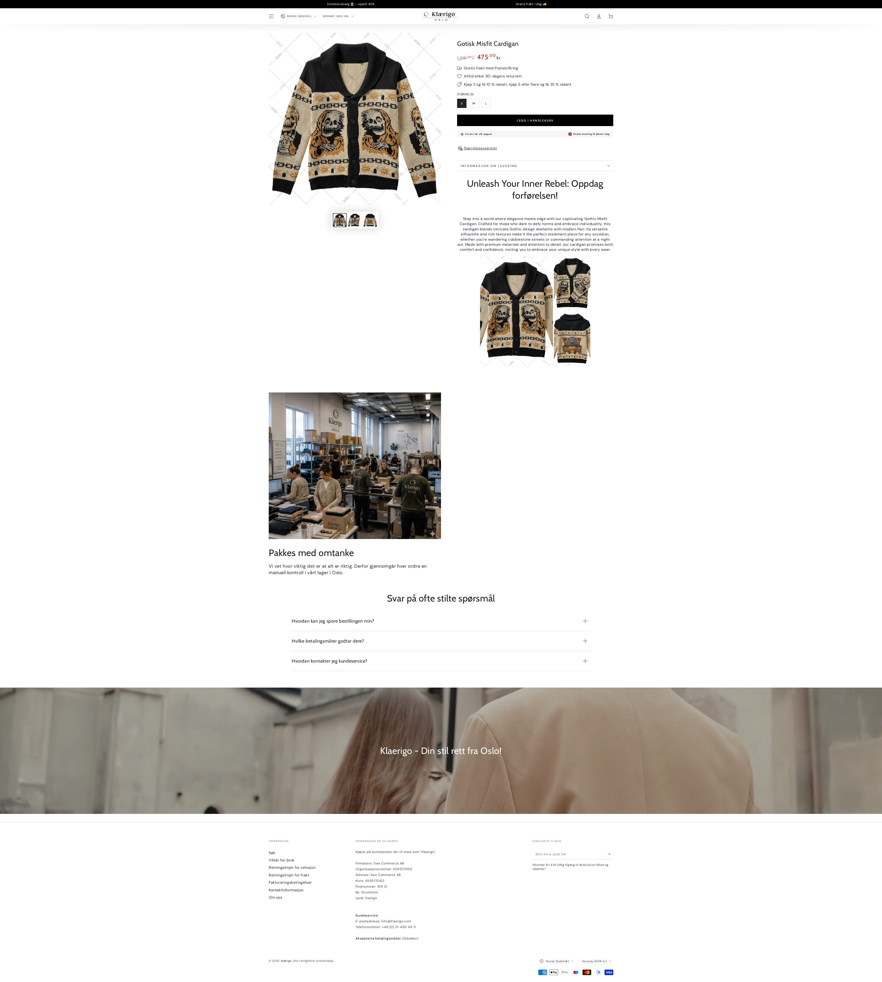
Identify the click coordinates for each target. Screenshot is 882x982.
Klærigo (286, 961)
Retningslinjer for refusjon (292, 867)
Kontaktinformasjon (286, 890)
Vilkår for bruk (281, 860)
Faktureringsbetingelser (290, 882)
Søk (272, 852)
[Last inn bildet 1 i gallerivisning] (340, 220)
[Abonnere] (610, 854)
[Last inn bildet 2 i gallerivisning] (355, 220)
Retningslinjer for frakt (289, 875)
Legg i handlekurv (535, 120)
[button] (587, 16)
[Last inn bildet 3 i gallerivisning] (370, 220)
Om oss (275, 897)
